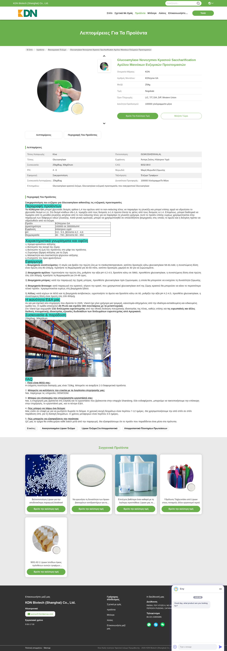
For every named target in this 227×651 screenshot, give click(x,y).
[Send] (220, 647)
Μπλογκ (152, 13)
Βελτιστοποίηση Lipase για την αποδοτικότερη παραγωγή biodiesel (46, 501)
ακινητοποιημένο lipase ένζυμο (58, 428)
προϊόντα (140, 13)
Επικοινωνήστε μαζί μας (178, 13)
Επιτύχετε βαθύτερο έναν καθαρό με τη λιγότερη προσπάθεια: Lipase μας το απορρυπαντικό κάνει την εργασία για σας (136, 501)
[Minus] (220, 589)
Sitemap (47, 648)
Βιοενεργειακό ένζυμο (57, 50)
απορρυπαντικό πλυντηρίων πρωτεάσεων (145, 428)
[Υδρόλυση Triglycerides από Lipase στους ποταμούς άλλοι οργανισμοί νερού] (181, 475)
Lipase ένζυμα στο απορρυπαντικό (99, 428)
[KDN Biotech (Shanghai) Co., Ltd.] (27, 13)
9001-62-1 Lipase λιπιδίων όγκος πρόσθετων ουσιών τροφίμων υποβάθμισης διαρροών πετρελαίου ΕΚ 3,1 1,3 (46, 564)
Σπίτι (109, 13)
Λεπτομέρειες (43, 135)
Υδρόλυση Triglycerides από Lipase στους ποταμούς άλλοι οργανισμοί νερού (181, 501)
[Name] (198, 3)
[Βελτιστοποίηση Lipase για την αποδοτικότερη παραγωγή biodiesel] (46, 475)
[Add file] (175, 647)
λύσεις (162, 13)
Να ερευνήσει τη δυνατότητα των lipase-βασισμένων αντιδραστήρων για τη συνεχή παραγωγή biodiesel (91, 501)
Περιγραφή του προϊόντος (82, 135)
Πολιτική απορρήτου (33, 648)
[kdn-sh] (155, 624)
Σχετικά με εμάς (124, 13)
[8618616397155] (149, 624)
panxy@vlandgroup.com (42, 614)
